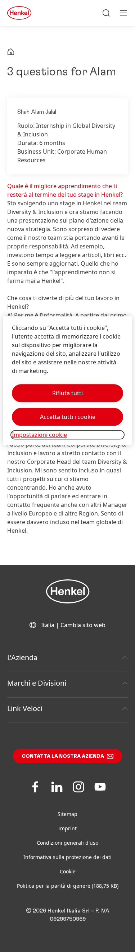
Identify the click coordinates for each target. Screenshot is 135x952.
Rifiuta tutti (67, 393)
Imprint (67, 828)
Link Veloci (24, 708)
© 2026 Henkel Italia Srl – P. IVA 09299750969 (67, 915)
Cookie (68, 871)
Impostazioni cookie (39, 434)
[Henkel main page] (19, 13)
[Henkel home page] (10, 52)
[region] (67, 380)
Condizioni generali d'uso (67, 842)
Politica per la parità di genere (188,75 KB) (67, 885)
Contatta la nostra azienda (63, 756)
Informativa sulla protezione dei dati (67, 857)
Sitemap (67, 814)
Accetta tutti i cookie (67, 417)
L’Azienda (22, 657)
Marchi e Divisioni (36, 683)
